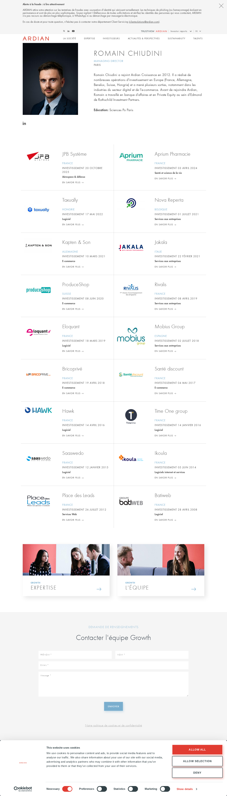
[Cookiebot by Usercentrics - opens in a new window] (22, 789)
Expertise (89, 38)
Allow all (197, 749)
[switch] (102, 789)
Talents (198, 38)
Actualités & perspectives (144, 38)
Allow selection (197, 761)
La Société (69, 38)
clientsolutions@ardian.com (144, 21)
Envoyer (113, 706)
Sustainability (177, 38)
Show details (185, 788)
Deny (197, 772)
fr (196, 31)
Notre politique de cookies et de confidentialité (113, 725)
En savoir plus (71, 182)
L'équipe (137, 587)
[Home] (36, 38)
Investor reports (179, 31)
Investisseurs (111, 38)
